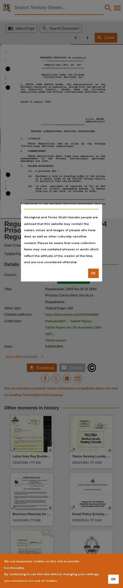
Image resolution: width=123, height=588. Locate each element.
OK (93, 273)
